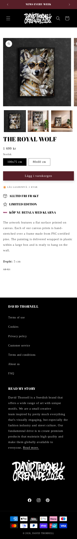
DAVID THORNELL (43, 533)
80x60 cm (39, 161)
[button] (8, 18)
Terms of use (16, 317)
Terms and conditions (22, 354)
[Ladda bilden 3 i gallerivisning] (62, 121)
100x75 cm (14, 161)
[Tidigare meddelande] (7, 4)
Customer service (19, 345)
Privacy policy (17, 336)
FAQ (11, 373)
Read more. (31, 447)
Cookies (13, 326)
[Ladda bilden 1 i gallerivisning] (15, 121)
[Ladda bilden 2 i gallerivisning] (38, 121)
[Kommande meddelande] (69, 4)
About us (14, 364)
